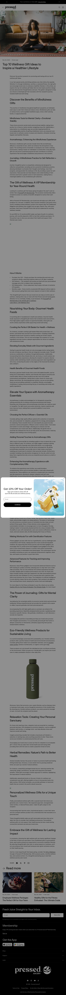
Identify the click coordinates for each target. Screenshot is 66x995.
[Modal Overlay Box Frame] (33, 497)
